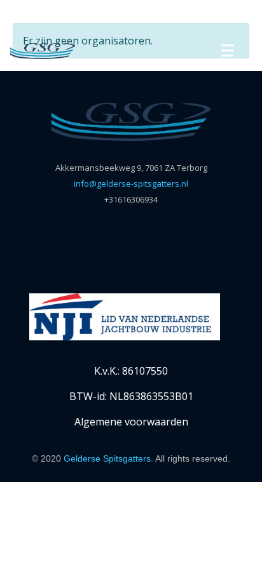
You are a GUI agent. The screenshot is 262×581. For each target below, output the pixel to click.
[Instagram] (143, 234)
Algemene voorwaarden (131, 422)
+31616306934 (131, 199)
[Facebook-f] (118, 234)
